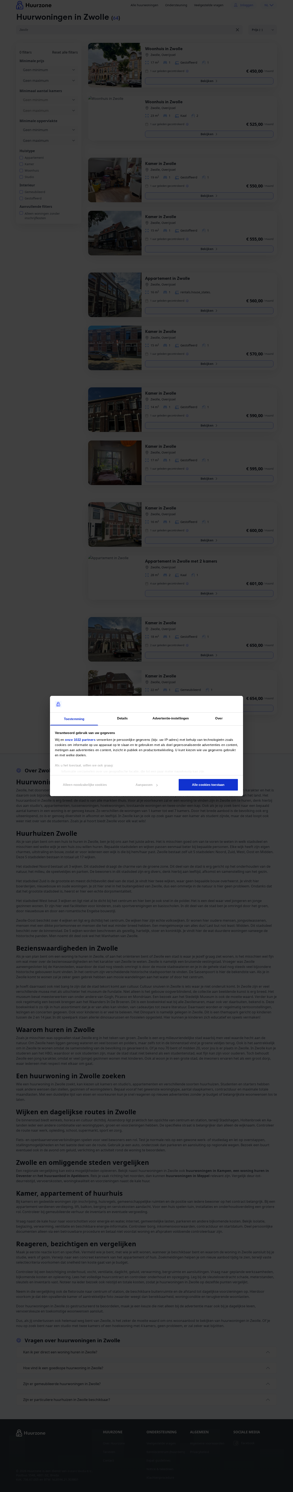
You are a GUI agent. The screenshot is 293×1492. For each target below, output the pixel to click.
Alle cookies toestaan (208, 784)
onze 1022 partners (80, 740)
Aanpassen (144, 784)
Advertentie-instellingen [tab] (171, 718)
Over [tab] (218, 718)
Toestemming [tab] (74, 719)
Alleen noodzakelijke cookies (85, 784)
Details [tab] (122, 718)
